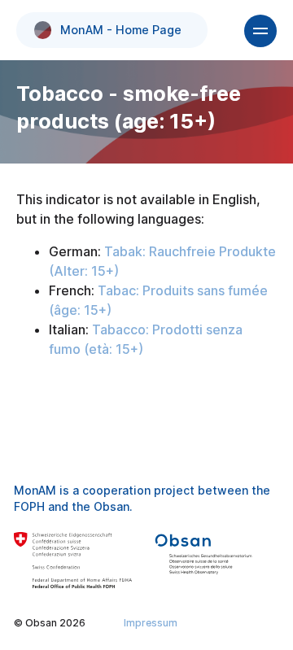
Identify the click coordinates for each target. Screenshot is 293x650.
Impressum (150, 623)
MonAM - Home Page (120, 30)
